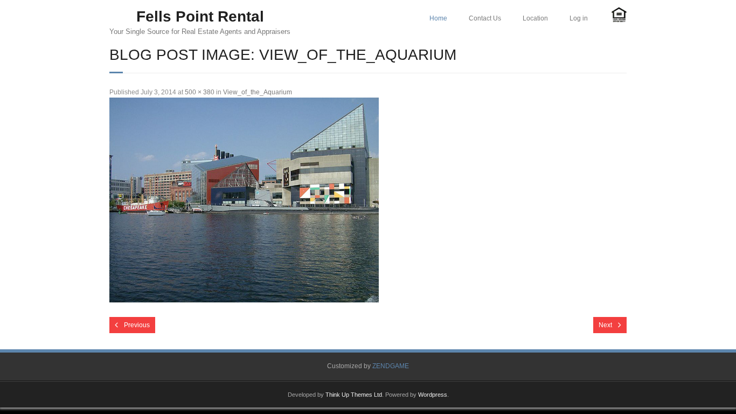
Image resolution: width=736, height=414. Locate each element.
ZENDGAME (390, 366)
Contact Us (485, 18)
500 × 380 (199, 92)
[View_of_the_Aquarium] (244, 200)
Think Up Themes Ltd (353, 394)
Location (535, 18)
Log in (579, 18)
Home (438, 18)
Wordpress (432, 394)
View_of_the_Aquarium (257, 92)
